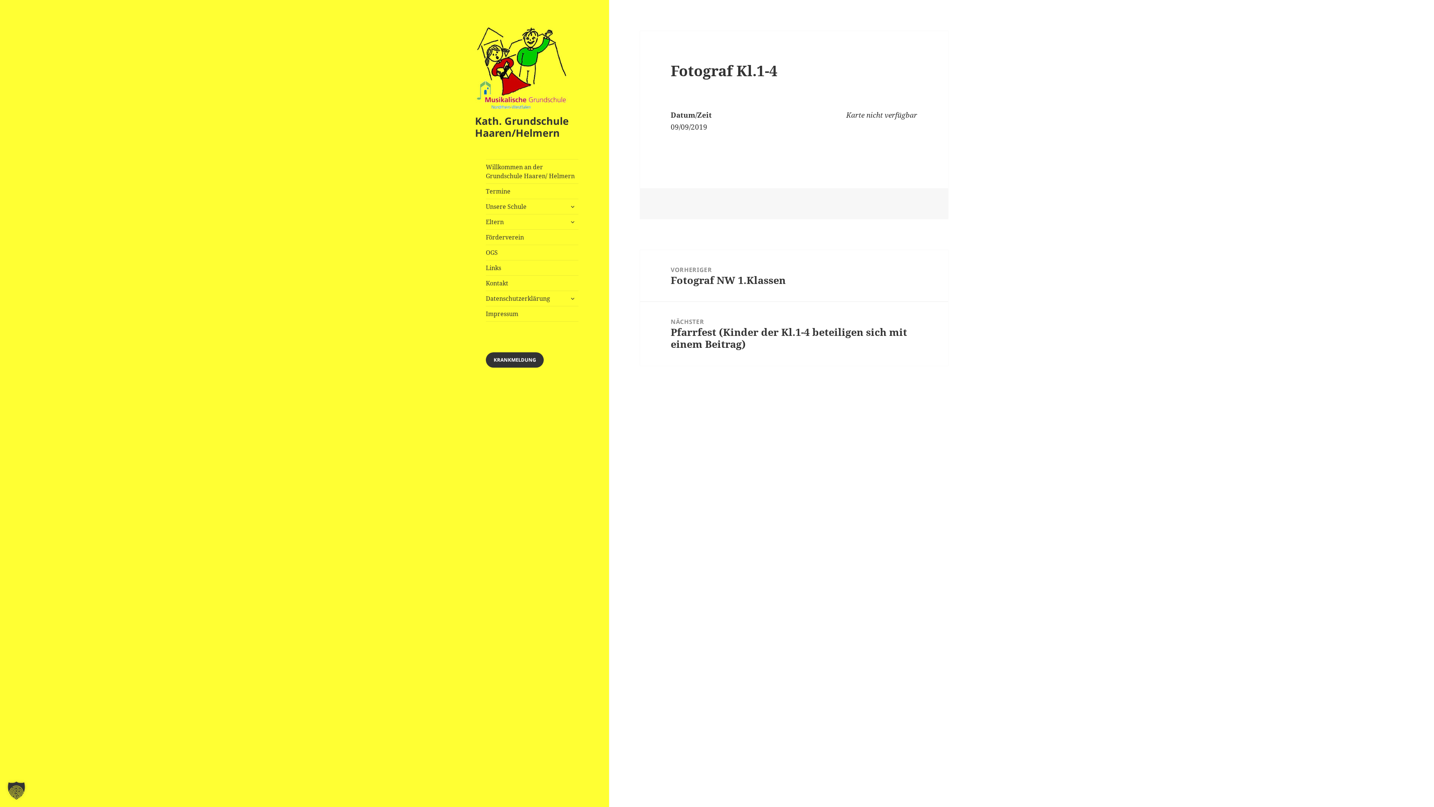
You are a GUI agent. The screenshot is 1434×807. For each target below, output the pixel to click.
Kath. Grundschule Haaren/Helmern (522, 127)
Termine (498, 191)
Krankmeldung (515, 359)
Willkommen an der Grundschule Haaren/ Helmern (530, 171)
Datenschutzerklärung (518, 298)
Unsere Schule (506, 206)
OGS (492, 252)
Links (493, 268)
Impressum (502, 314)
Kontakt (497, 283)
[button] (16, 790)
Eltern (495, 222)
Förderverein (505, 237)
